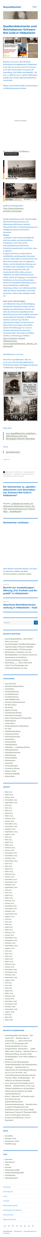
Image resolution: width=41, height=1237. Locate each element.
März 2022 (9, 898)
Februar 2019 (10, 996)
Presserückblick (11, 758)
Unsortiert (9, 763)
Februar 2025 (10, 818)
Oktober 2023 (10, 858)
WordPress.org (10, 1144)
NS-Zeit (8, 729)
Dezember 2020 (11, 938)
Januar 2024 (9, 850)
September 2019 (11, 977)
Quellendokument (27, 474)
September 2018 (11, 1009)
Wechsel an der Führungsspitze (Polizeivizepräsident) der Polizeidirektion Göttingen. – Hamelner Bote (21, 1064)
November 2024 (11, 826)
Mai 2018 (8, 1017)
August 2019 (9, 980)
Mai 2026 (8, 792)
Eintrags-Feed (10, 1138)
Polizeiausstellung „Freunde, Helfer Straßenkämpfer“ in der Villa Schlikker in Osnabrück (20, 1056)
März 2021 (9, 930)
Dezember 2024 (11, 824)
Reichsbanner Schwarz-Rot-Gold (13, 476)
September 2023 (11, 861)
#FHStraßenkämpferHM (14, 1173)
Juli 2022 (8, 890)
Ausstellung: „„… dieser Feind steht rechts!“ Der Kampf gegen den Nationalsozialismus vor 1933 (18, 665)
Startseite (8, 1159)
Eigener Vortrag (11, 710)
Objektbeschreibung (12, 731)
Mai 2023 (8, 866)
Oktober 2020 (10, 943)
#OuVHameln (10, 1175)
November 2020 (11, 940)
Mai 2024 (8, 840)
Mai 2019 (8, 988)
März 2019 (9, 993)
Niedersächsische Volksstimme (17, 726)
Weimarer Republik (12, 774)
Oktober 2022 (10, 885)
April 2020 (9, 959)
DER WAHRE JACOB (12, 699)
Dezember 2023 (11, 853)
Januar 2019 (9, 999)
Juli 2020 (8, 951)
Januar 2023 (9, 877)
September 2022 (11, 887)
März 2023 (9, 871)
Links (7, 1165)
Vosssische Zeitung (12, 768)
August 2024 (10, 834)
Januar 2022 (9, 903)
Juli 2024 (8, 837)
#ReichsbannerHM (12, 1170)
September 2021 (11, 914)
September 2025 (11, 803)
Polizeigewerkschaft (12, 752)
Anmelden (9, 1136)
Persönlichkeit (10, 742)
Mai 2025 (8, 810)
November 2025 (11, 800)
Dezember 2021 (11, 906)
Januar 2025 (9, 821)
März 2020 (9, 961)
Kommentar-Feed (12, 1141)
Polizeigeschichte (11, 750)
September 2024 (11, 832)
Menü (35, 7)
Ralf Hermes (9, 472)
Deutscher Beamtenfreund (15, 702)
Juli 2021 (8, 919)
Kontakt (8, 1167)
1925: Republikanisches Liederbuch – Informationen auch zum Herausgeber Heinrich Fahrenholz (21, 436)
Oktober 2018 (10, 1007)
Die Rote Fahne (11, 705)
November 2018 (11, 1004)
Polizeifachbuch (11, 744)
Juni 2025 (8, 808)
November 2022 (11, 882)
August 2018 (9, 1012)
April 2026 (9, 795)
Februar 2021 (10, 932)
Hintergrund (10, 1162)
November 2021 (11, 908)
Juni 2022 (8, 893)
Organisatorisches (12, 734)
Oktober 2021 (10, 911)
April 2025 (9, 813)
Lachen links (10, 723)
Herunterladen (11, 154)
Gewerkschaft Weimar (13, 713)
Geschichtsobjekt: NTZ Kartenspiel (18, 649)
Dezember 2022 (11, 879)
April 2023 (9, 869)
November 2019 (11, 972)
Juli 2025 (8, 805)
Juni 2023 (8, 863)
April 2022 (9, 895)
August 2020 (10, 948)
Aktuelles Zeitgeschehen (14, 686)
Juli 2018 (8, 1014)
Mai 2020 (8, 956)
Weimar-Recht (10, 771)
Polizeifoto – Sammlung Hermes (17, 747)
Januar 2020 (9, 967)
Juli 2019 (8, 983)
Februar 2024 (10, 848)
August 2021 (9, 916)
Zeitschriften (10, 776)
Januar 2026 (9, 797)
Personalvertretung (12, 737)
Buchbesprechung (12, 692)
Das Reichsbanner (12, 694)
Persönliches (10, 739)
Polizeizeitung (10, 755)
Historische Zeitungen (13, 715)
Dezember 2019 (11, 969)
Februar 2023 (10, 874)
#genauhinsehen (13, 452)
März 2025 (9, 816)
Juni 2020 (8, 954)
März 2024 (9, 845)
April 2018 (9, 1020)
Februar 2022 (10, 901)
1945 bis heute (10, 684)
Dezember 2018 (11, 1001)
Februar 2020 (10, 964)
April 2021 (9, 927)
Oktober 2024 (10, 829)
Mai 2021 (8, 924)
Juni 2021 (8, 922)
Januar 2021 (9, 935)
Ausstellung (28, 472)
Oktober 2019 (10, 975)
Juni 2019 (8, 985)
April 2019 (9, 991)
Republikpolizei (12, 7)
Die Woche (9, 707)
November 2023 (11, 855)
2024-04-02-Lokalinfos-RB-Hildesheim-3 (16, 151)
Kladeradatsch (10, 721)
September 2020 (11, 946)
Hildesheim (17, 474)
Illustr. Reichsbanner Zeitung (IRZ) (18, 718)
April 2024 (9, 842)
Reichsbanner (10, 760)
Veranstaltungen (11, 766)
